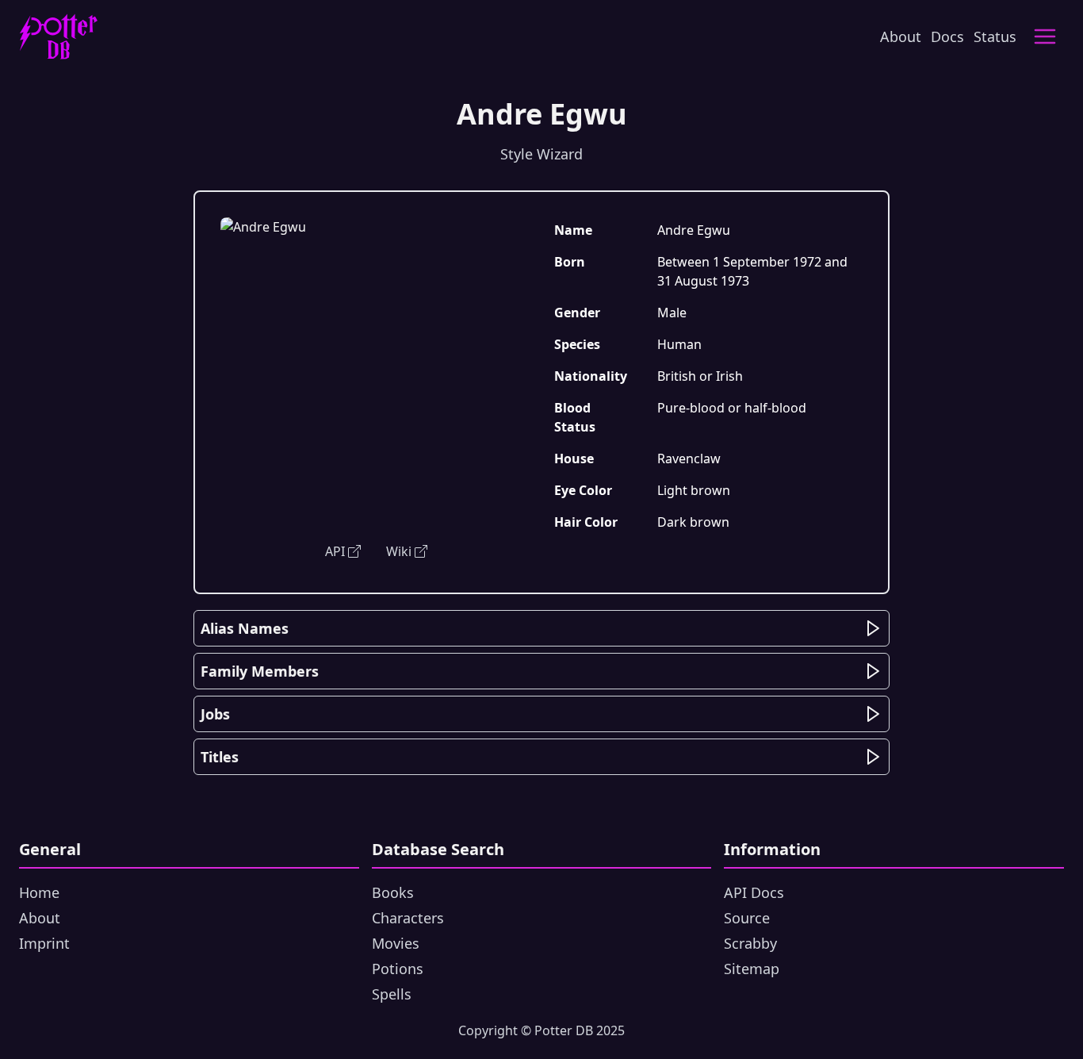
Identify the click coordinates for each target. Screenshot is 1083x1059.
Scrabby (750, 943)
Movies (395, 943)
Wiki (398, 551)
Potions (397, 968)
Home (39, 892)
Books (393, 892)
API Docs (754, 892)
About (900, 36)
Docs (947, 36)
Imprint (44, 943)
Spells (391, 993)
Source (747, 917)
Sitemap (751, 968)
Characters (408, 917)
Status (995, 36)
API (335, 551)
